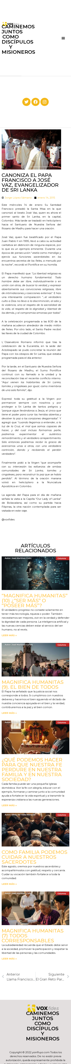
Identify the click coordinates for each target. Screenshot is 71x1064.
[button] (63, 38)
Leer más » (9, 635)
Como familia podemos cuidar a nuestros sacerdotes (34, 857)
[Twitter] (26, 102)
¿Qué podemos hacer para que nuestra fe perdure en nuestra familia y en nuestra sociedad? (32, 769)
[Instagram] (44, 102)
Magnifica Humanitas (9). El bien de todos (33, 684)
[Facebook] (35, 102)
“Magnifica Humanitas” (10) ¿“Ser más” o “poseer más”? (35, 600)
